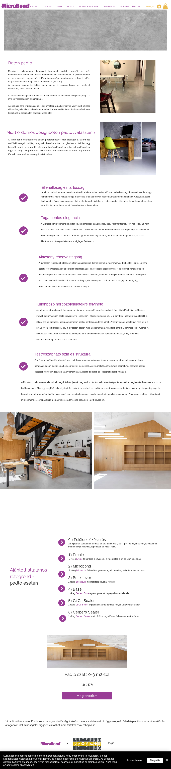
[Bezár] (167, 760)
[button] (165, 6)
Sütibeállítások (134, 760)
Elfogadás (155, 760)
